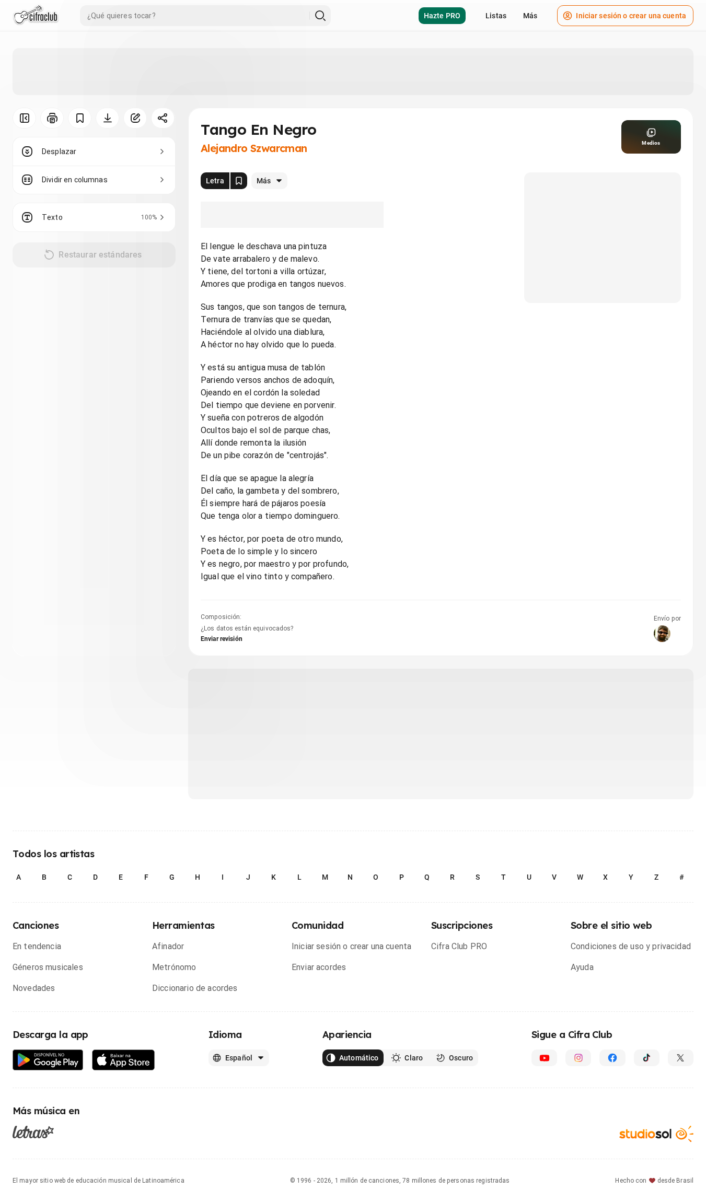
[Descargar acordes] (107, 118)
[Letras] (33, 1132)
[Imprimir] (52, 118)
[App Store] (123, 1060)
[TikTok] (646, 1057)
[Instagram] (578, 1057)
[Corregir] (135, 118)
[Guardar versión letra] (238, 180)
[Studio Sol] (656, 1134)
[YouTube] (544, 1057)
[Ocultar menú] (24, 118)
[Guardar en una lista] (79, 118)
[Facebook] (612, 1057)
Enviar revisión (221, 639)
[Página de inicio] (36, 15)
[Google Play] (48, 1060)
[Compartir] (163, 118)
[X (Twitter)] (680, 1057)
